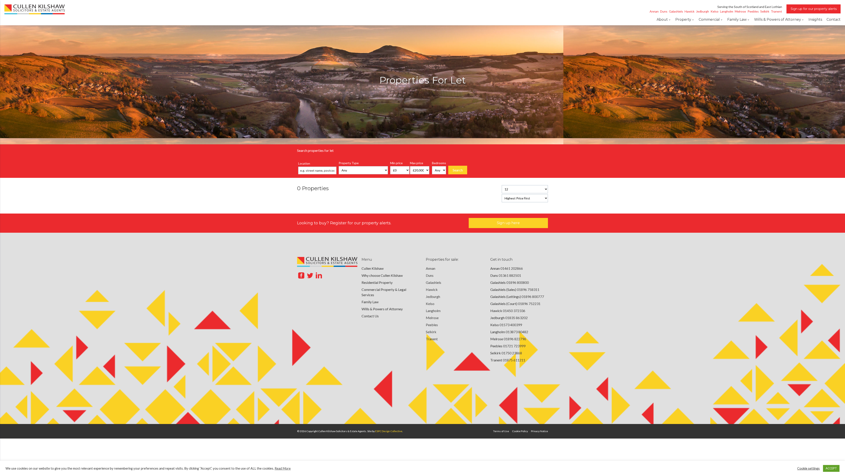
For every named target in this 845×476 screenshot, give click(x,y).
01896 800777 (533, 296)
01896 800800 (517, 282)
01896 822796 (515, 339)
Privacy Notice (539, 431)
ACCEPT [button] (831, 468)
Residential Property (377, 282)
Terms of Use (501, 431)
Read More (283, 468)
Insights (815, 19)
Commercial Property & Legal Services (384, 292)
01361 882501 (510, 275)
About (662, 19)
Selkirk (431, 332)
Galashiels (433, 282)
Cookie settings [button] (808, 468)
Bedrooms (439, 163)
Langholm (433, 311)
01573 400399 (511, 325)
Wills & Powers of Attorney (777, 19)
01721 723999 (514, 346)
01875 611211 (514, 360)
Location (304, 163)
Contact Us (370, 316)
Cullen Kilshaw (373, 268)
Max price (416, 163)
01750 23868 (511, 353)
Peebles (432, 325)
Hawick (432, 289)
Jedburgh (433, 296)
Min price (396, 163)
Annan (430, 268)
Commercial (709, 19)
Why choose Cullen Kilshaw (382, 275)
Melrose (432, 318)
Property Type (349, 163)
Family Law (737, 19)
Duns (430, 275)
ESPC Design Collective (388, 431)
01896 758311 (528, 289)
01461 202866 (511, 268)
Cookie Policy (520, 431)
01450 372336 (514, 311)
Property (683, 19)
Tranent (432, 339)
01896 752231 (529, 303)
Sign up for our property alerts (814, 9)
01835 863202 (516, 318)
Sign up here (508, 223)
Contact (834, 19)
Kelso (430, 303)
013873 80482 (517, 332)
